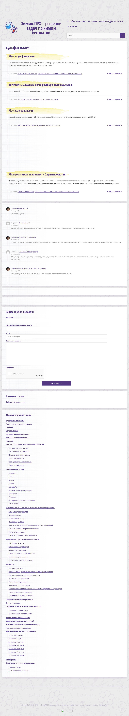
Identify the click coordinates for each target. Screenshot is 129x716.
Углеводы (12, 497)
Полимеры (13, 493)
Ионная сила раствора (17, 550)
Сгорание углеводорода (26, 237)
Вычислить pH (22, 208)
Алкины (11, 483)
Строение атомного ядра (18, 610)
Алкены (11, 480)
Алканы (11, 477)
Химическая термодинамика (18, 628)
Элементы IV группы (16, 645)
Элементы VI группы (16, 649)
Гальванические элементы (19, 452)
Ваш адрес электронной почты (19, 325)
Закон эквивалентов (26, 192)
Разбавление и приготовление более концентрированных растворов (35, 589)
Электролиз (11, 660)
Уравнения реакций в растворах (21, 595)
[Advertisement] (65, 149)
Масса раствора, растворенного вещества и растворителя (31, 572)
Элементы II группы (16, 638)
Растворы (54, 99)
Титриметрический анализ (18, 618)
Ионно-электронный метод (19, 455)
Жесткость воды (15, 667)
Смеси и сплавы (13, 603)
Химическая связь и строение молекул (23, 624)
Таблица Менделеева (15, 402)
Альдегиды (13, 487)
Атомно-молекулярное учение (19, 424)
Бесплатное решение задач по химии (105, 21)
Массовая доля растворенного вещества (34, 99)
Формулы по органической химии (22, 500)
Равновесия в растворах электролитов (22, 539)
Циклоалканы (14, 504)
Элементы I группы (53, 125)
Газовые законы (15, 515)
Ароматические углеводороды (20, 490)
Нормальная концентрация (19, 585)
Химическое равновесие (18, 557)
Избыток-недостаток (16, 522)
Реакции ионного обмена (18, 670)
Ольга (13, 208)
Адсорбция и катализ (15, 421)
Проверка (10, 367)
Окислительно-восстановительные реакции (25, 444)
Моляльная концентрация (19, 578)
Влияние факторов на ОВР (19, 448)
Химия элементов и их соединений (31, 125)
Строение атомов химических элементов (23, 606)
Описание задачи (13, 341)
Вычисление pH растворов (19, 547)
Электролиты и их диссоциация (21, 560)
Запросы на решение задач (17, 434)
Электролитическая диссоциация (20, 663)
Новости (9, 441)
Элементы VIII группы (16, 655)
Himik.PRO (44, 705)
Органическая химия (15, 469)
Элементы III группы (16, 642)
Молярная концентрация (18, 582)
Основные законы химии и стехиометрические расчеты (60, 74)
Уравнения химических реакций (20, 621)
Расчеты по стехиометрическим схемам (24, 529)
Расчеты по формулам (17, 532)
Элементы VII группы (16, 652)
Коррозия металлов (16, 458)
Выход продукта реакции (27, 74)
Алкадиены (13, 473)
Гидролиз (10, 427)
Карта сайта (103, 705)
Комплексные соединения (17, 438)
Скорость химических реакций (19, 599)
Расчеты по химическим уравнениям (23, 535)
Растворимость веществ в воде (20, 592)
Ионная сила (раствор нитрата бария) (31, 268)
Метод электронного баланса (20, 462)
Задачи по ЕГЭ (12, 431)
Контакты (72, 26)
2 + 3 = (8, 333)
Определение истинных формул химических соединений (31, 525)
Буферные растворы (16, 543)
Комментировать (114, 73)
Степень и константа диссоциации (22, 554)
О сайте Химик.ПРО (76, 21)
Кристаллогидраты (16, 568)
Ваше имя (10, 317)
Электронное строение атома (20, 613)
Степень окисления (16, 465)
